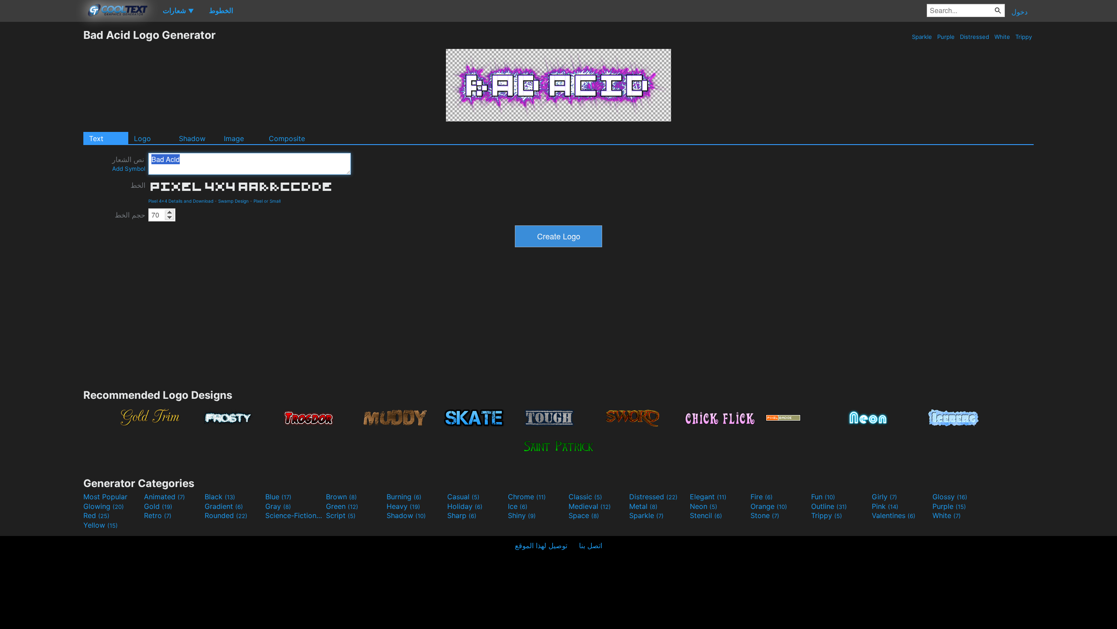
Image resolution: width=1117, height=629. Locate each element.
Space (584, 515)
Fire (761, 496)
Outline (829, 506)
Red (96, 515)
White (1002, 36)
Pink (885, 506)
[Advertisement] (41, 159)
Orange (768, 506)
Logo (142, 138)
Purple (945, 36)
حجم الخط (130, 215)
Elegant (708, 496)
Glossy (949, 496)
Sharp (461, 515)
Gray (278, 506)
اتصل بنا (590, 545)
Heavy (403, 506)
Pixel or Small (267, 201)
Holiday (465, 506)
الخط (137, 185)
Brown (341, 496)
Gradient (224, 506)
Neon (703, 506)
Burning (404, 496)
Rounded (226, 515)
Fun (823, 496)
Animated (164, 496)
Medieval (590, 506)
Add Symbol (128, 168)
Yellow (100, 525)
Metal (643, 506)
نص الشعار (128, 163)
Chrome (527, 496)
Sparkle (922, 36)
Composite (287, 138)
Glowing (103, 506)
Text (96, 138)
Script (341, 515)
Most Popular (105, 496)
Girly (884, 496)
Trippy (1024, 36)
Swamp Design (233, 201)
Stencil (706, 515)
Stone (764, 515)
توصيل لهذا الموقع (541, 545)
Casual (463, 496)
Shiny (522, 515)
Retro (157, 515)
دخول (1019, 11)
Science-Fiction (294, 515)
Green (342, 506)
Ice (518, 506)
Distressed (974, 36)
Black (220, 496)
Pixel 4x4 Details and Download (180, 201)
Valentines (893, 515)
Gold (158, 506)
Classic (585, 496)
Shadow (192, 138)
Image (234, 138)
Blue (278, 496)
